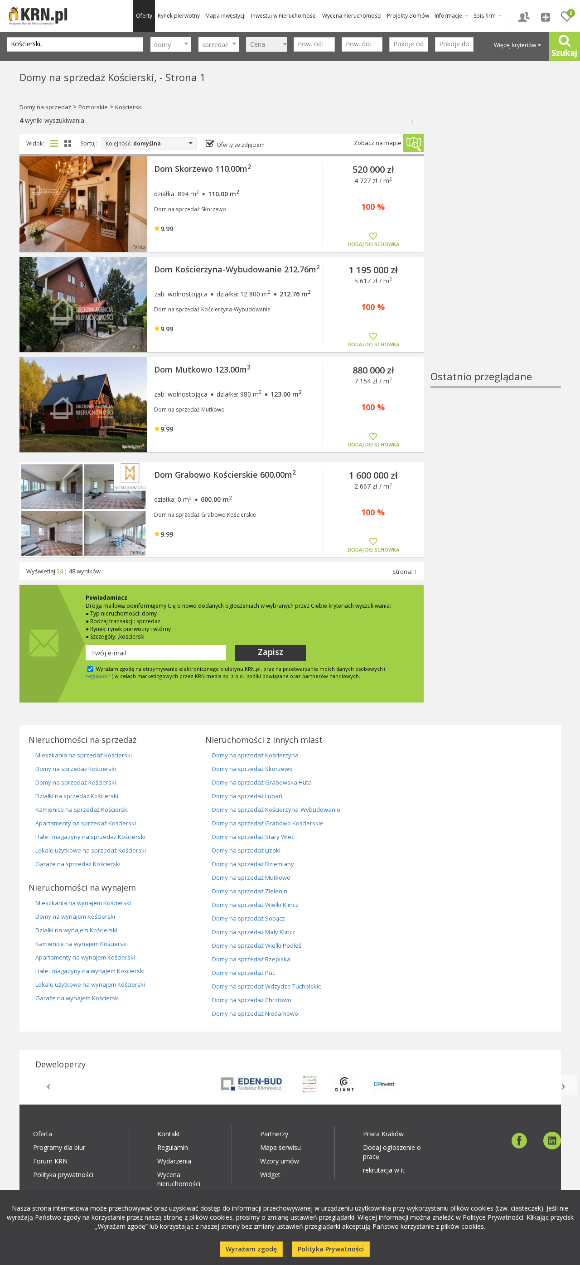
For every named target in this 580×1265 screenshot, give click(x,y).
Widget (270, 1174)
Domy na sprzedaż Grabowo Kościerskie (268, 823)
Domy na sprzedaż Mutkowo (251, 877)
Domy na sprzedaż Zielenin (249, 891)
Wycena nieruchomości (352, 15)
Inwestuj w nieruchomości (284, 15)
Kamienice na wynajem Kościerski (81, 944)
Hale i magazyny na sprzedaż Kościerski (90, 837)
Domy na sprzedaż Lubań (247, 796)
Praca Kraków (383, 1133)
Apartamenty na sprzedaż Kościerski (85, 823)
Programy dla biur (59, 1147)
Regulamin (172, 1147)
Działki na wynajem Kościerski (76, 930)
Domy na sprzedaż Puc (243, 973)
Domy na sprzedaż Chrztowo (251, 1000)
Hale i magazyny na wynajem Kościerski (90, 971)
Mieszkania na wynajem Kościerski (83, 903)
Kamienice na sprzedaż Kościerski (82, 809)
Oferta (42, 1133)
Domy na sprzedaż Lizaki (246, 850)
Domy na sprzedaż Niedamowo (255, 1013)
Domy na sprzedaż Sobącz (248, 918)
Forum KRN (50, 1161)
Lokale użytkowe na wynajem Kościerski (90, 984)
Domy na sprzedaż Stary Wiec (253, 837)
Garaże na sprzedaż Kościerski (78, 864)
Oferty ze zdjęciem (241, 145)
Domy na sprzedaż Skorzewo (252, 769)
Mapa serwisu (280, 1147)
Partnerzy (274, 1133)
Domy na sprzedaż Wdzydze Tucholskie (267, 986)
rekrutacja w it (384, 1170)
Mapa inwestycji (225, 15)
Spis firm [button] (485, 15)
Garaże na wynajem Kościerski (77, 998)
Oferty (144, 15)
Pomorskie (93, 107)
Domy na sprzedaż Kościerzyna (255, 755)
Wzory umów (279, 1161)
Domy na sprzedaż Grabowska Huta (262, 782)
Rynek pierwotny (179, 15)
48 (72, 571)
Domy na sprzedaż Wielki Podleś (256, 945)
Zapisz (270, 651)
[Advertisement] (495, 233)
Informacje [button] (449, 15)
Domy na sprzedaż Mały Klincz (253, 932)
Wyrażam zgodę (251, 1249)
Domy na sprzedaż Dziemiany (253, 864)
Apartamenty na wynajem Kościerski (85, 957)
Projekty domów (408, 15)
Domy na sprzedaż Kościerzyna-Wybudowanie (276, 809)
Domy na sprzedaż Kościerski (75, 769)
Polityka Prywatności (331, 1249)
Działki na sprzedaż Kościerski (76, 796)
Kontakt (168, 1133)
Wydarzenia (174, 1161)
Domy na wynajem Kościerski (75, 916)
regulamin (98, 676)
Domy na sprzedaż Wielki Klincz (255, 905)
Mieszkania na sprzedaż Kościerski (83, 755)
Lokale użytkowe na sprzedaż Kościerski (90, 850)
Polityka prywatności (63, 1174)
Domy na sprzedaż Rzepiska (251, 959)
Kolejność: (133, 143)
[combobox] (170, 44)
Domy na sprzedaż (45, 107)
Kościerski (129, 107)
